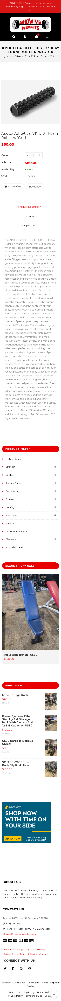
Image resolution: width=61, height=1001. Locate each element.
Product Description (29, 206)
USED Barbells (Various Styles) (17, 742)
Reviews (30, 216)
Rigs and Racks (13, 483)
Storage (10, 499)
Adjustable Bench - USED (21, 654)
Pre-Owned (12, 515)
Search (8, 949)
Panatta (10, 523)
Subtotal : (7, 162)
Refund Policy (38, 949)
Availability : (8, 169)
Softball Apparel (14, 547)
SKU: (4, 175)
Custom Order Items (16, 531)
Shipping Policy (21, 949)
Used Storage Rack (15, 695)
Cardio (9, 475)
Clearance (11, 539)
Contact (43, 954)
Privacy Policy (11, 954)
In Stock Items (13, 459)
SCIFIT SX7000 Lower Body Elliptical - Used (17, 764)
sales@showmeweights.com (21, 934)
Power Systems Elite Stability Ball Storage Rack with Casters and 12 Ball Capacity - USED (17, 721)
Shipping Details (30, 225)
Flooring (10, 507)
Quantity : (7, 155)
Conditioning (12, 491)
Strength (10, 466)
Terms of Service (29, 954)
